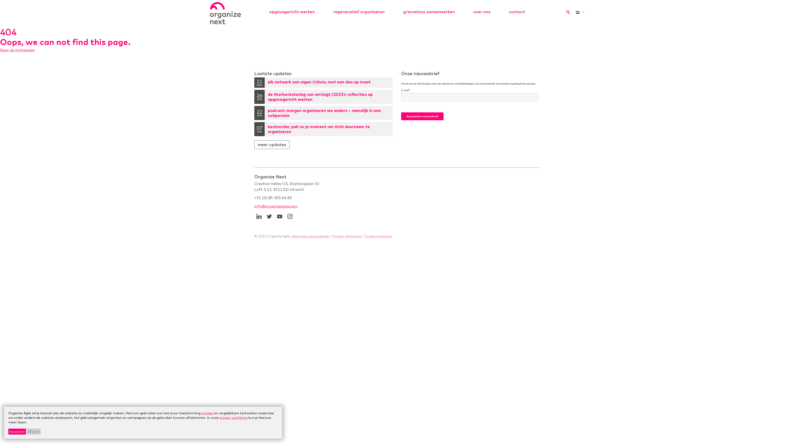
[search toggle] (568, 12)
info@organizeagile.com (276, 206)
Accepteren (17, 431)
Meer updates (272, 144)
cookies (207, 413)
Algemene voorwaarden (311, 236)
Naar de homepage (17, 50)
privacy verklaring (234, 418)
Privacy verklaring (347, 236)
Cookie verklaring (378, 236)
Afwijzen (33, 431)
